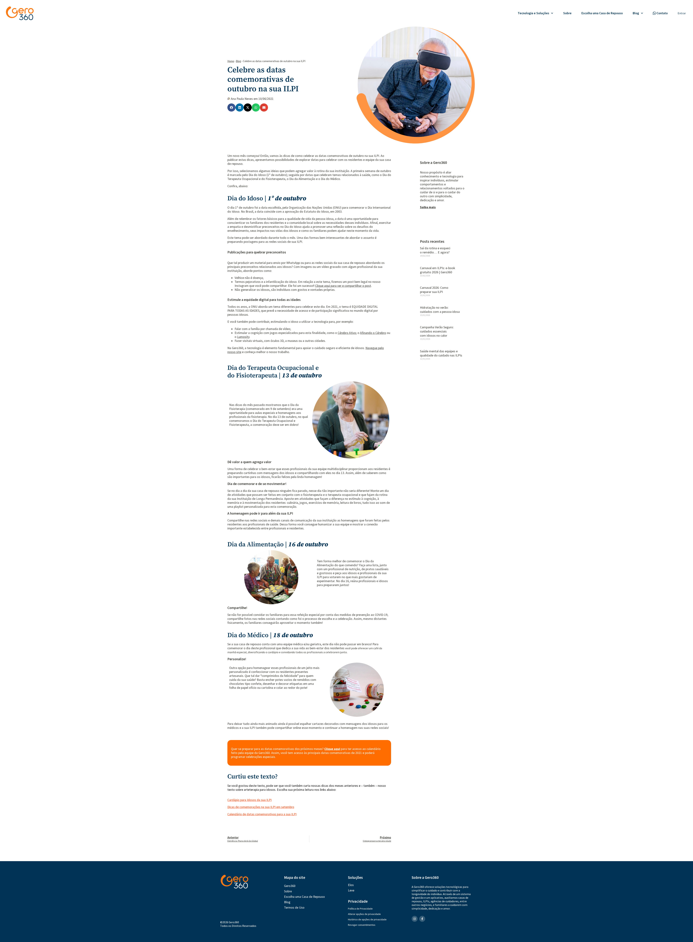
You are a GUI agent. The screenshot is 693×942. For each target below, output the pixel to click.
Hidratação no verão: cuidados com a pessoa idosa (440, 309)
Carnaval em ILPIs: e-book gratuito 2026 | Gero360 (437, 270)
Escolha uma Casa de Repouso (602, 13)
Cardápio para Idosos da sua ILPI (249, 800)
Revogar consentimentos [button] (361, 924)
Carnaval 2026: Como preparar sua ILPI (434, 290)
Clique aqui (332, 749)
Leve (351, 890)
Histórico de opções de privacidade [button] (367, 919)
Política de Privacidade (360, 908)
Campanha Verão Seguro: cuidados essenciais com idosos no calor (437, 331)
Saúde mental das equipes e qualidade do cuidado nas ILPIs (441, 353)
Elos (351, 885)
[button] (231, 107)
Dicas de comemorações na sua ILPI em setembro (260, 807)
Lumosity (243, 337)
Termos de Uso (294, 908)
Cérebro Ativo (347, 333)
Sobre (567, 13)
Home (230, 61)
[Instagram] (415, 919)
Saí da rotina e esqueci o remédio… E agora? (435, 250)
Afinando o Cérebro (373, 333)
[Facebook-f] (422, 919)
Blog (636, 13)
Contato (662, 13)
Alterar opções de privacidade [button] (364, 914)
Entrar (682, 13)
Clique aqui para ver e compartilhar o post (343, 286)
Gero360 (289, 886)
